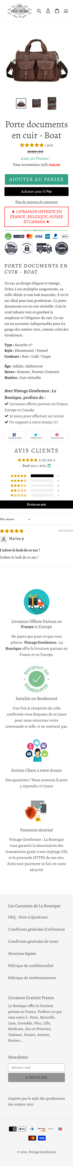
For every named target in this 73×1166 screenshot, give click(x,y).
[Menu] (65, 10)
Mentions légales (22, 953)
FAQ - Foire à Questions (28, 917)
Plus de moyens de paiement (36, 201)
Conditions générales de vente (33, 941)
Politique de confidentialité (30, 965)
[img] (12, 531)
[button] (32, 145)
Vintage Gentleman (42, 1152)
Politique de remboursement (32, 977)
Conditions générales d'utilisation (36, 929)
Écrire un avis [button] (36, 504)
